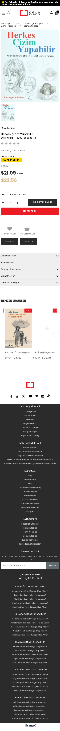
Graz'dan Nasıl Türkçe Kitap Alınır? (30, 690)
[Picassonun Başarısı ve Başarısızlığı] (16, 328)
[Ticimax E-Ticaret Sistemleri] (30, 725)
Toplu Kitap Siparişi (30, 435)
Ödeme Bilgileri (30, 492)
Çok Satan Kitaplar (30, 427)
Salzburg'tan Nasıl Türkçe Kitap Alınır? (30, 682)
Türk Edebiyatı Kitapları (30, 544)
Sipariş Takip (30, 415)
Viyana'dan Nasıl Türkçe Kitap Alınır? (30, 678)
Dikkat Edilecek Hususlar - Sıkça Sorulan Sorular (30, 459)
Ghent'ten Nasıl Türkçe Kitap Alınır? (30, 714)
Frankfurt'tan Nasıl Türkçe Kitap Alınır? (30, 607)
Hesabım (30, 419)
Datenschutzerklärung (30, 488)
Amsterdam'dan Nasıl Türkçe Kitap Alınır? (30, 623)
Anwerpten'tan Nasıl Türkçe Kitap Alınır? (30, 718)
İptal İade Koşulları (30, 508)
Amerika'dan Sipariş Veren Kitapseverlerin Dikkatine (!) (30, 463)
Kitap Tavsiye (30, 431)
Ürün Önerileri (8, 275)
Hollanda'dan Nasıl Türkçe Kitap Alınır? (30, 619)
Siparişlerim (30, 411)
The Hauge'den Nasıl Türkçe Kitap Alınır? (30, 635)
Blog (30, 476)
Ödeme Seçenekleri (11, 269)
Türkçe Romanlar (30, 540)
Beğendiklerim (30, 423)
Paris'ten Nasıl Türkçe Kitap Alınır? (30, 651)
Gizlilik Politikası (30, 500)
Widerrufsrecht (30, 448)
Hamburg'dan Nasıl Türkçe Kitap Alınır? (30, 603)
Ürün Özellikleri (8, 255)
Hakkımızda (30, 480)
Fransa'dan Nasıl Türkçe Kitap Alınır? (30, 647)
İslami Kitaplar (30, 528)
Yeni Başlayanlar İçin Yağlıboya (44, 352)
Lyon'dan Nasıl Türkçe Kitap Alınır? (30, 659)
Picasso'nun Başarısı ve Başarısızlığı (16, 352)
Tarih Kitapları (30, 532)
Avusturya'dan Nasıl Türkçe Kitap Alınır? (30, 674)
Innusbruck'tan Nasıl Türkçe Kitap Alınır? (30, 686)
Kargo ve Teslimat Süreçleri (30, 456)
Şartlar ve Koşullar (30, 504)
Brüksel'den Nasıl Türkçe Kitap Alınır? (30, 706)
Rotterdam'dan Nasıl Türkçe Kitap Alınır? (30, 627)
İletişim (30, 512)
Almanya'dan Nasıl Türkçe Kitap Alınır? (30, 591)
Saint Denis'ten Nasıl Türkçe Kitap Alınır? (30, 663)
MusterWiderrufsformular (30, 452)
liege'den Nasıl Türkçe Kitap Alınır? (30, 710)
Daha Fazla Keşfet (10, 282)
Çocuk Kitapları (30, 536)
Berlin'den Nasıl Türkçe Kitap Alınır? (30, 595)
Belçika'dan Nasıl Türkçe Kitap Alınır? (30, 702)
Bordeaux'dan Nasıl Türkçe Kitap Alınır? (30, 655)
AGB (30, 484)
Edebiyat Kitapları (30, 524)
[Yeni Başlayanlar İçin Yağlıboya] (44, 328)
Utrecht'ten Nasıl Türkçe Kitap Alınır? (30, 631)
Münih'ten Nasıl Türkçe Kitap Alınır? (30, 599)
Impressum (30, 496)
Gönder (53, 565)
